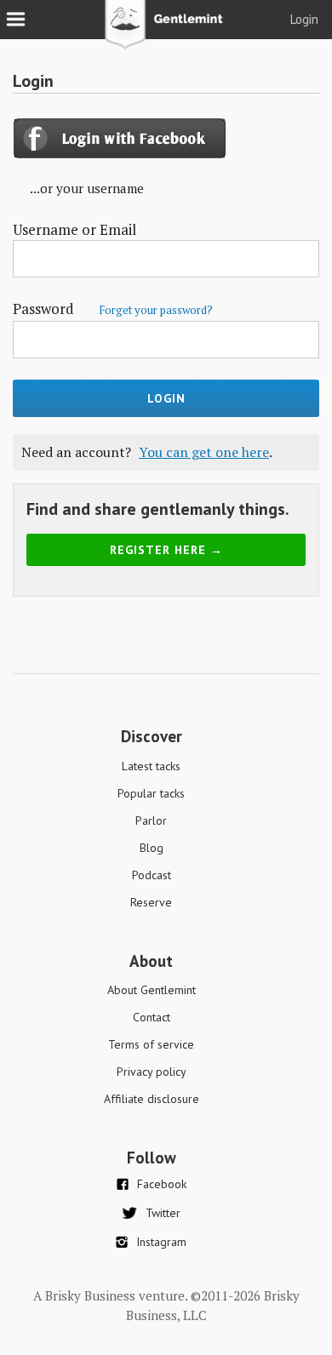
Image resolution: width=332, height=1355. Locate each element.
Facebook (161, 1184)
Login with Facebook (122, 138)
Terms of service (151, 1044)
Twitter (163, 1213)
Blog (151, 847)
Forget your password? (156, 309)
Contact (151, 1017)
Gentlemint (166, 30)
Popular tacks (151, 793)
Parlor (151, 820)
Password (113, 308)
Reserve (151, 902)
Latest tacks (151, 766)
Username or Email (74, 229)
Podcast (151, 875)
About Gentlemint (151, 990)
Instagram (161, 1242)
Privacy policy (151, 1071)
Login (304, 19)
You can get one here (204, 452)
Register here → (166, 549)
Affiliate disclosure (151, 1098)
